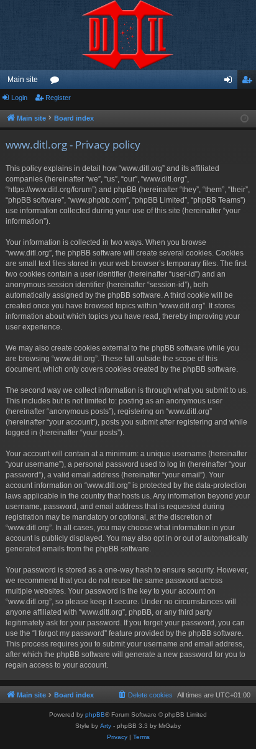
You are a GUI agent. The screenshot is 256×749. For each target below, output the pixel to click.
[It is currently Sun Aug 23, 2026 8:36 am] (244, 119)
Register (58, 97)
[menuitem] (145, 695)
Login (19, 97)
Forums (57, 82)
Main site (22, 79)
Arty (105, 725)
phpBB (95, 714)
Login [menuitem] (230, 82)
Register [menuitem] (249, 82)
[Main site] (128, 35)
